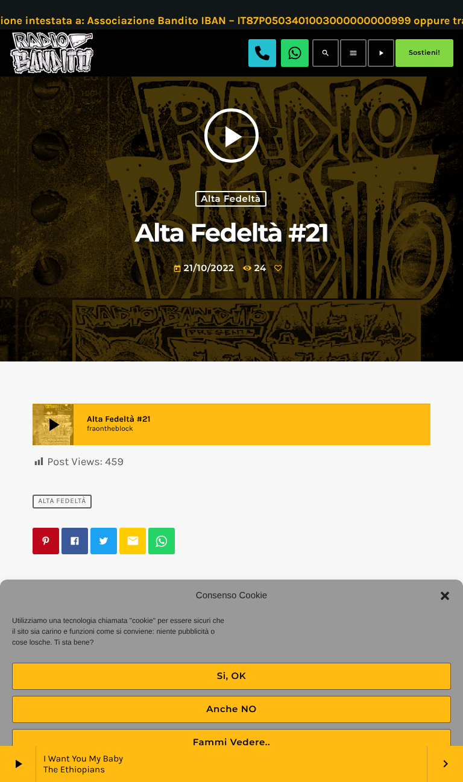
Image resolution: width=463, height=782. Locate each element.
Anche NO (231, 709)
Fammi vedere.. (232, 742)
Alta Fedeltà (230, 198)
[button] (445, 596)
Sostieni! (424, 52)
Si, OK (232, 675)
